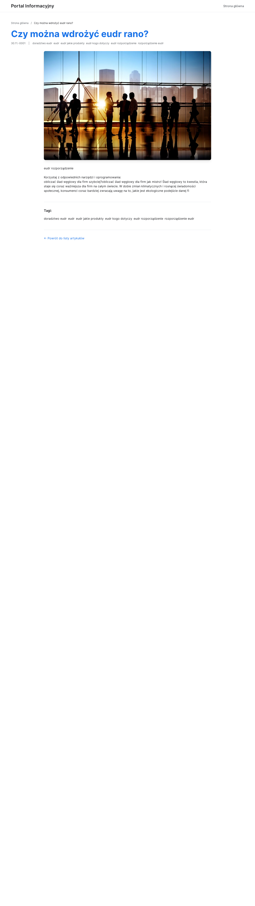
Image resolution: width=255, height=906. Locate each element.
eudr (56, 43)
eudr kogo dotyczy (97, 43)
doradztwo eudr (42, 43)
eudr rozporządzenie (123, 43)
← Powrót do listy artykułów (64, 238)
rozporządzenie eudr (151, 43)
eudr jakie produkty (73, 43)
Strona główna (233, 6)
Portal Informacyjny (32, 6)
